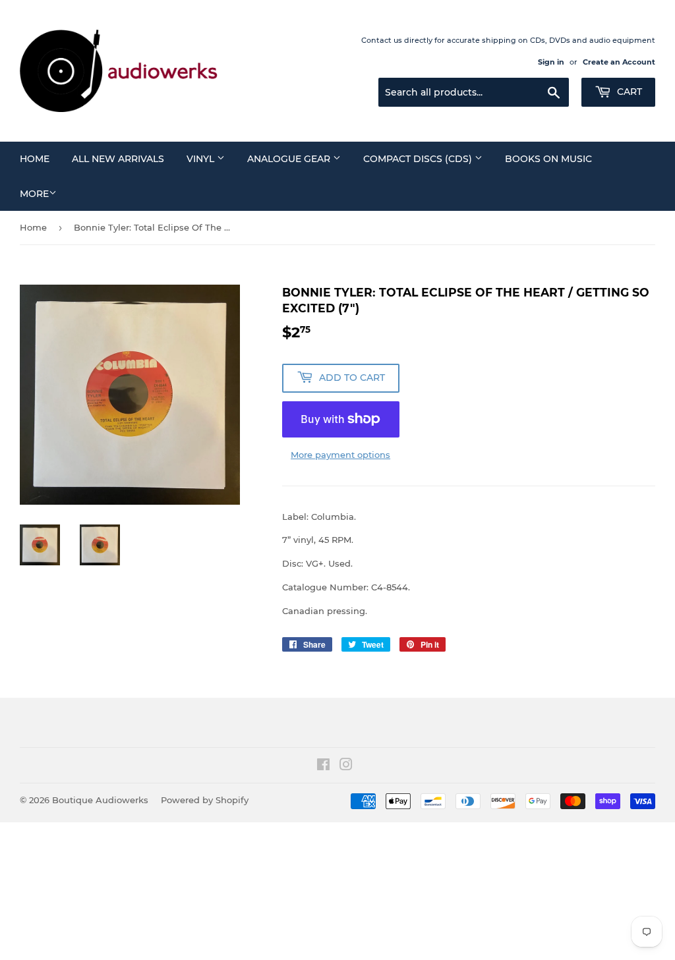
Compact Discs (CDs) (419, 159)
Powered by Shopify (205, 800)
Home (34, 159)
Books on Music (548, 159)
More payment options (340, 454)
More (34, 194)
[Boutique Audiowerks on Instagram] (346, 766)
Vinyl (202, 159)
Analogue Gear (290, 159)
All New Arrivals (118, 159)
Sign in (551, 62)
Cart (628, 92)
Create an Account (619, 62)
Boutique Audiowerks (100, 800)
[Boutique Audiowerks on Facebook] (323, 766)
